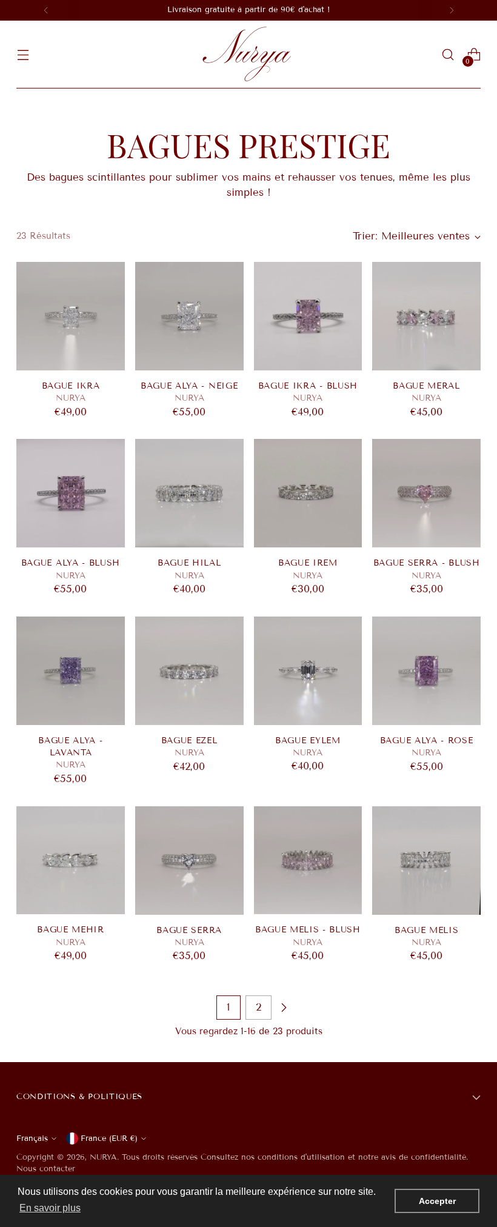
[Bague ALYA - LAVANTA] (70, 671)
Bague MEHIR (70, 929)
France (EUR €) (109, 1138)
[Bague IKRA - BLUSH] (308, 316)
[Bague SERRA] (189, 860)
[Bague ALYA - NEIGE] (189, 316)
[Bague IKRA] (70, 316)
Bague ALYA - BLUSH (70, 563)
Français (32, 1138)
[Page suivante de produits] (283, 1007)
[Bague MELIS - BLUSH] (308, 860)
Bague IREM (308, 563)
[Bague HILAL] (189, 493)
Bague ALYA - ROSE (426, 740)
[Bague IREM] (308, 493)
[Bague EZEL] (189, 671)
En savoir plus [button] (50, 1208)
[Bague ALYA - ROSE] (426, 671)
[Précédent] (46, 10)
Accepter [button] (437, 1201)
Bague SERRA (189, 930)
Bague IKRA (71, 386)
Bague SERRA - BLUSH (426, 563)
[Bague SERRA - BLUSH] (426, 493)
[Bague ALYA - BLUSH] (70, 493)
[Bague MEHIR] (70, 860)
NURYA (103, 1157)
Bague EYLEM (308, 740)
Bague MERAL (426, 386)
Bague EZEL (189, 740)
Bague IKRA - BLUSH (308, 386)
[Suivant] (451, 10)
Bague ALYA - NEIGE (189, 386)
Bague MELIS (427, 930)
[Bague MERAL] (426, 316)
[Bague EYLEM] (308, 671)
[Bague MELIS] (426, 860)
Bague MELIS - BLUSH (308, 929)
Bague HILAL (189, 563)
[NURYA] (248, 54)
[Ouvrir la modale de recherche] (448, 54)
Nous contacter (45, 1169)
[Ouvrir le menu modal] (22, 54)
